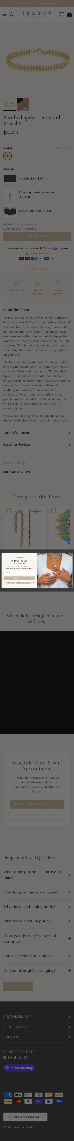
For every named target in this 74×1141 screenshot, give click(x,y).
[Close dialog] (70, 555)
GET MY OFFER (19, 578)
